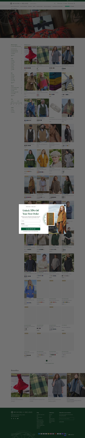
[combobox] (30, 226)
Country (22, 223)
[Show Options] (39, 226)
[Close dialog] (65, 205)
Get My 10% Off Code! (30, 229)
